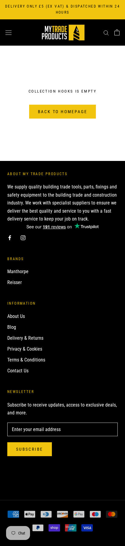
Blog (11, 327)
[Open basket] (117, 32)
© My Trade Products (62, 480)
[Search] (106, 32)
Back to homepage (62, 111)
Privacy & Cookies (24, 349)
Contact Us (18, 371)
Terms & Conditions (26, 360)
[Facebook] (9, 237)
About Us (16, 316)
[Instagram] (23, 237)
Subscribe (29, 449)
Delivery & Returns (25, 338)
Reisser (14, 282)
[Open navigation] (8, 32)
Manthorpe (18, 271)
